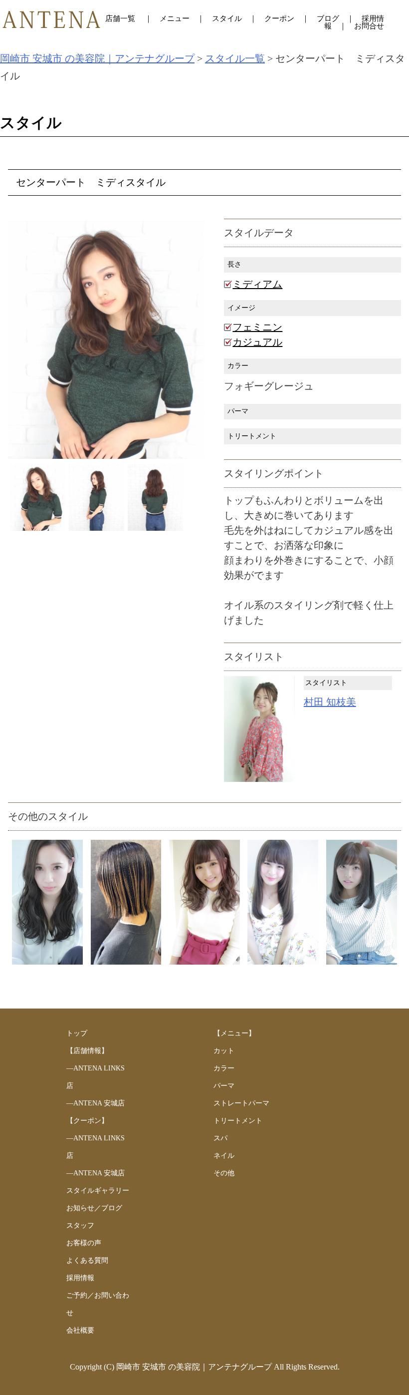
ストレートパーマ (241, 1103)
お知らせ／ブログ (94, 1208)
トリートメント (237, 1120)
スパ (220, 1138)
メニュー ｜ (186, 18)
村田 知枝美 (330, 702)
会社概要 (80, 1330)
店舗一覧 (121, 18)
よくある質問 (87, 1260)
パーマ (223, 1085)
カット (223, 1050)
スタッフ (80, 1225)
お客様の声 (83, 1243)
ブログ (328, 18)
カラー (223, 1068)
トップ (76, 1033)
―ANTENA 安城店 (95, 1103)
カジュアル (257, 342)
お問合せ (369, 26)
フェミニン (257, 327)
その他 (223, 1173)
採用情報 (80, 1278)
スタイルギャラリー (97, 1190)
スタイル (227, 18)
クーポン (279, 18)
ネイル (223, 1155)
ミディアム (257, 284)
